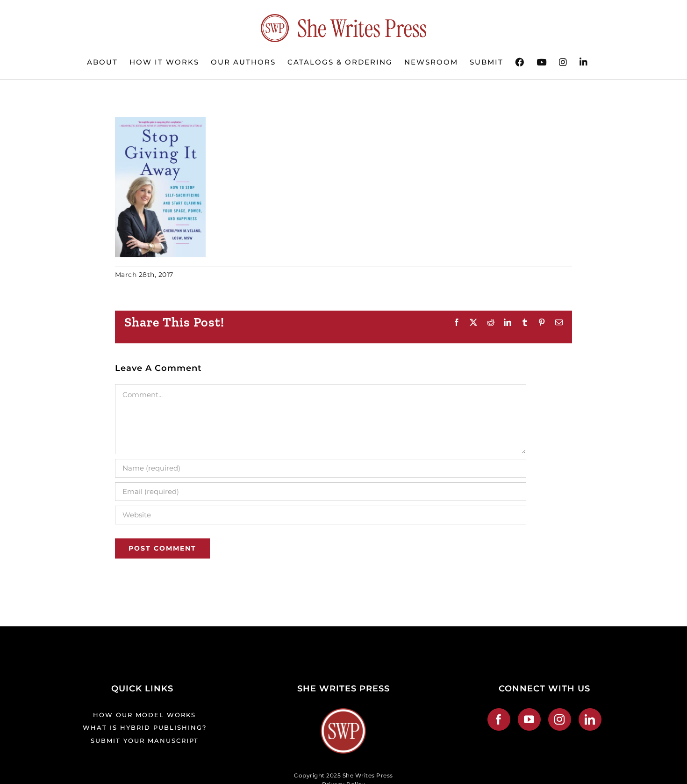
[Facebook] (498, 719)
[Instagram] (559, 719)
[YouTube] (529, 719)
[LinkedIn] (590, 719)
